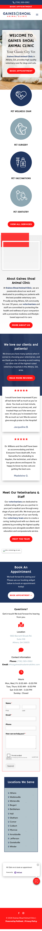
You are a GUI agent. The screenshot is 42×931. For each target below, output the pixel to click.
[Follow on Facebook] (19, 913)
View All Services (21, 224)
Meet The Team (21, 539)
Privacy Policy (31, 921)
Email (9, 715)
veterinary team (16, 518)
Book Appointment (21, 7)
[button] (36, 881)
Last (23, 710)
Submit (10, 766)
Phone (8, 724)
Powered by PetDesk (14, 921)
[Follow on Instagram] (23, 913)
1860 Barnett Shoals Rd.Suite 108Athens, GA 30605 (21, 639)
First (7, 710)
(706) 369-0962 (24, 661)
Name (9, 703)
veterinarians (29, 304)
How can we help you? (16, 734)
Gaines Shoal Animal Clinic (20, 56)
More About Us (21, 325)
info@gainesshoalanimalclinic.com (24, 664)
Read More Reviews (21, 378)
